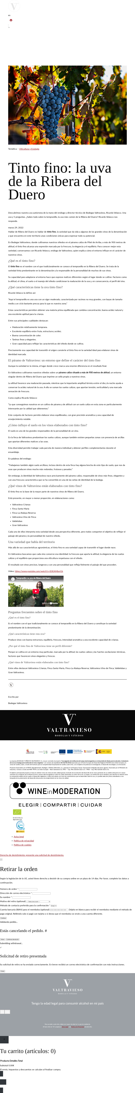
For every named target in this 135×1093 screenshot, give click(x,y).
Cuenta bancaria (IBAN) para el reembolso (24, 910)
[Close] (4, 1039)
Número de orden (9, 889)
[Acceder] (11, 20)
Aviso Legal (65, 1027)
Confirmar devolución (13, 939)
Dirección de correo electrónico (16, 893)
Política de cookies (22, 845)
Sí (2, 1012)
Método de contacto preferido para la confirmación (25, 905)
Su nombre (6, 897)
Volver (2, 939)
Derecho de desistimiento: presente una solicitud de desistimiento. (32, 855)
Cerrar (2, 971)
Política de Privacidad (77, 1027)
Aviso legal (19, 837)
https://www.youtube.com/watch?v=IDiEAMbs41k (39, 571)
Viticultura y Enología (29, 149)
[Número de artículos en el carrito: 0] (8, 25)
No (7, 1012)
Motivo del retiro (13, 901)
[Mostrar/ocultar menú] (9, 27)
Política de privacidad (24, 841)
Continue (3, 918)
